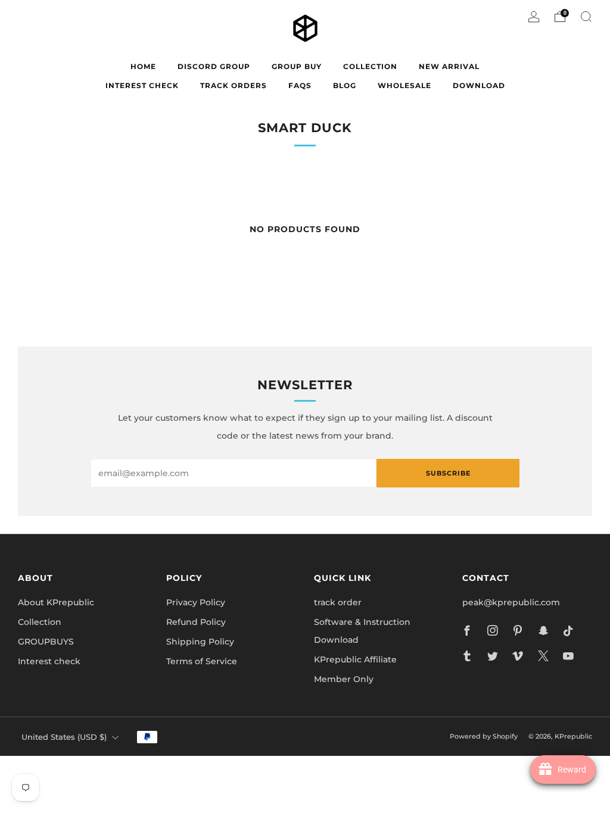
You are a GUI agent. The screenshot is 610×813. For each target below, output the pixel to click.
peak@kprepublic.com (511, 602)
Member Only (344, 679)
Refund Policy (196, 622)
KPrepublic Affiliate (355, 659)
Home (143, 66)
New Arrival (449, 66)
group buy (297, 66)
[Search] (586, 17)
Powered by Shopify (484, 736)
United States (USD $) (64, 737)
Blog (344, 85)
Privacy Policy (195, 602)
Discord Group (214, 66)
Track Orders (233, 85)
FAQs (300, 85)
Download (479, 85)
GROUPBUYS (46, 641)
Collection (39, 622)
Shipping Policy (200, 641)
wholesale (404, 85)
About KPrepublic (56, 602)
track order (338, 602)
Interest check (142, 85)
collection (370, 66)
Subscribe (448, 473)
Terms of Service (201, 661)
